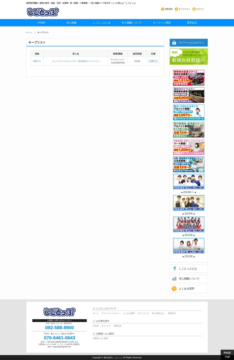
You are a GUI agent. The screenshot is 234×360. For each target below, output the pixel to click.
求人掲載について (131, 22)
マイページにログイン (191, 42)
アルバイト (106, 326)
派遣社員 (117, 326)
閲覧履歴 (169, 9)
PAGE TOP (227, 354)
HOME (41, 22)
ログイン (200, 9)
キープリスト (184, 9)
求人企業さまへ (158, 313)
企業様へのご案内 (100, 338)
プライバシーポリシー (111, 313)
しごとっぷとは (101, 22)
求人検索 (71, 22)
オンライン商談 (162, 22)
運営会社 (192, 22)
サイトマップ (143, 313)
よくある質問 (186, 288)
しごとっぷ (43, 11)
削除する (37, 61)
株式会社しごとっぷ (113, 357)
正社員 (96, 326)
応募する (153, 61)
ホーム (29, 32)
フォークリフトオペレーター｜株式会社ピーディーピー (76, 61)
